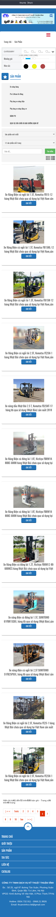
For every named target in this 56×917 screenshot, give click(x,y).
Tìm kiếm (50, 151)
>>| (29, 819)
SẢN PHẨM (7, 850)
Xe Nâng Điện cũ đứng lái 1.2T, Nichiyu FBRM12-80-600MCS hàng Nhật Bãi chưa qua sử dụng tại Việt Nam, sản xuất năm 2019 (28, 568)
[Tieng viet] (26, 66)
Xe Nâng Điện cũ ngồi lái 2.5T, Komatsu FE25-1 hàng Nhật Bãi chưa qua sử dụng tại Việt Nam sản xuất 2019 (28, 727)
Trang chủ (7, 41)
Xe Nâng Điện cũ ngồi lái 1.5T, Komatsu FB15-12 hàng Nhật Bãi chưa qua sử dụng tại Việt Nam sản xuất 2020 (28, 198)
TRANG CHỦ (7, 836)
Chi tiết (29, 203)
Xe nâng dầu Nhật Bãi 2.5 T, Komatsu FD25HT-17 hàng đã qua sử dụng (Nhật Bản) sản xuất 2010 (29, 408)
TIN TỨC (5, 857)
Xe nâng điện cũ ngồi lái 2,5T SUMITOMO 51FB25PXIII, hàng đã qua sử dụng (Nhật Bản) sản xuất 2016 (29, 674)
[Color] (34, 66)
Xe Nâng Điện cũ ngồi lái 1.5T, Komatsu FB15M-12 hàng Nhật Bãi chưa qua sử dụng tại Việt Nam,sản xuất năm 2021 (28, 304)
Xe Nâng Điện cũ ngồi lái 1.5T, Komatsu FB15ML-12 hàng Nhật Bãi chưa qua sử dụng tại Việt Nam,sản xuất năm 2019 (29, 251)
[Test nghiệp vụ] (42, 66)
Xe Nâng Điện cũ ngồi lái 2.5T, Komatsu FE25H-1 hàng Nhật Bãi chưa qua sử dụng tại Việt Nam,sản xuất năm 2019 (28, 357)
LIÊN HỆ (5, 864)
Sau (21, 819)
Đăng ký (30, 2)
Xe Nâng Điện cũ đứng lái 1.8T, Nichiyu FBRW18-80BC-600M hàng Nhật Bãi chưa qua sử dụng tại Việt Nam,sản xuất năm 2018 (29, 463)
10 (15, 819)
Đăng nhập (23, 2)
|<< (7, 811)
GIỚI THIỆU (7, 843)
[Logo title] (28, 18)
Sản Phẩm (18, 41)
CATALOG (6, 871)
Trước (16, 811)
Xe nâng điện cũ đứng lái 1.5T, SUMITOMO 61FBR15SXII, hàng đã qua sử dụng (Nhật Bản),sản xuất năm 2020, (29, 621)
